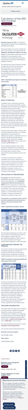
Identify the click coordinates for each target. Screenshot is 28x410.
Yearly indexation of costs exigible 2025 (10, 374)
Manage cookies (8, 404)
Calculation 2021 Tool (7, 141)
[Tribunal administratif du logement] (8, 3)
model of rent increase (16, 319)
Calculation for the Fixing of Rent (10, 325)
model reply (8, 321)
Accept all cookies (9, 407)
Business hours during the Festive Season (10, 363)
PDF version (11, 143)
